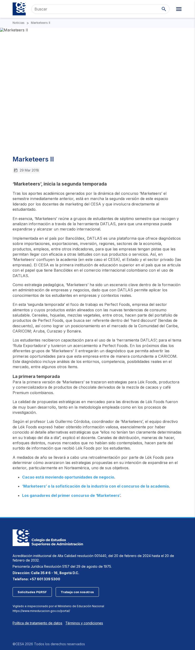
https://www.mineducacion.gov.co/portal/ (41, 611)
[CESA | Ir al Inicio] (19, 8)
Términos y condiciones (84, 623)
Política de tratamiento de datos (37, 623)
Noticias (18, 22)
